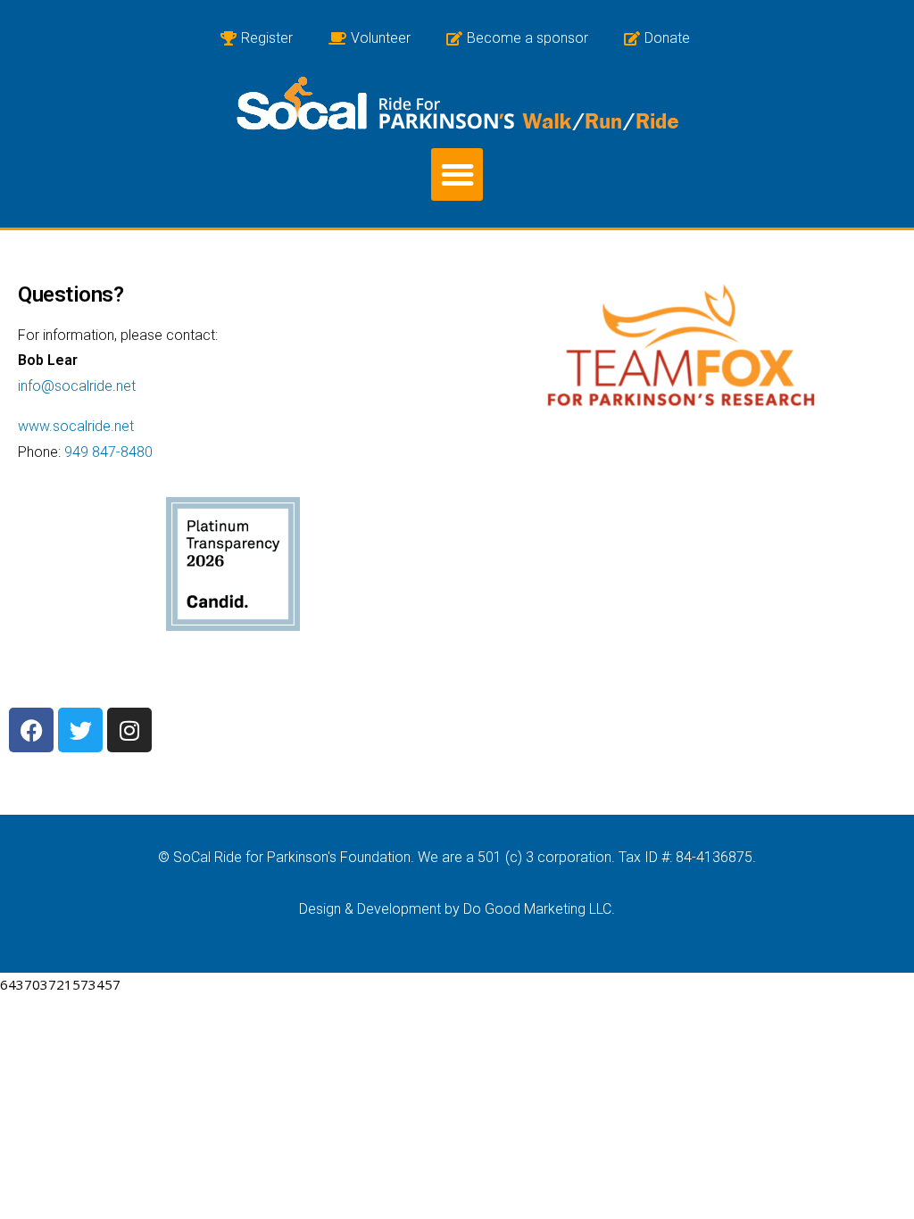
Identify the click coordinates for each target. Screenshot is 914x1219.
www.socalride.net (76, 426)
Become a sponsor (527, 37)
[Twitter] (80, 730)
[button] (457, 174)
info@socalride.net (77, 385)
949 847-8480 (108, 452)
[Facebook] (31, 730)
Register (267, 37)
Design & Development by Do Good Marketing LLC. (457, 908)
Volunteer (381, 37)
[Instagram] (129, 730)
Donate (667, 37)
